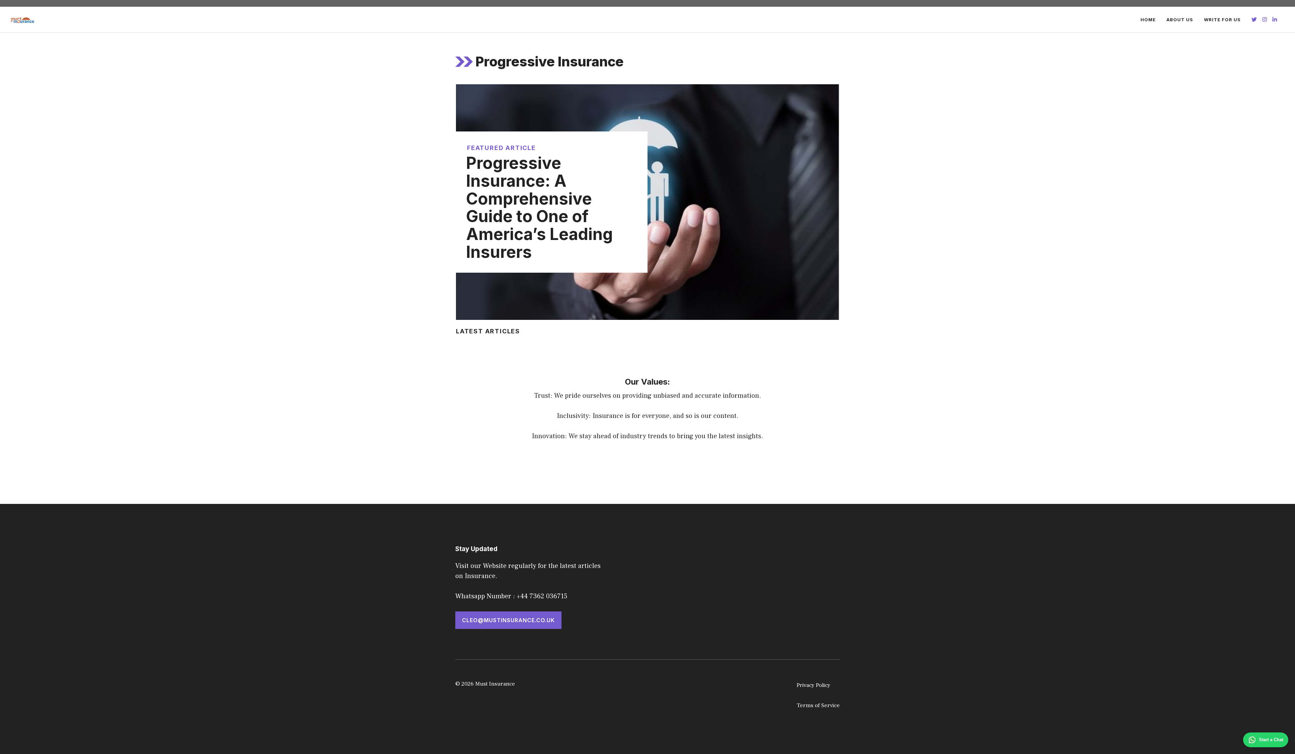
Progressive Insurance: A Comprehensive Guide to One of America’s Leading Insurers (539, 207)
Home (1148, 19)
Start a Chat (1271, 739)
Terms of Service (818, 705)
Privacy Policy (813, 685)
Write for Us (1222, 19)
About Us (1180, 19)
